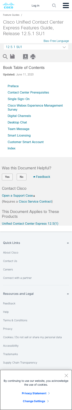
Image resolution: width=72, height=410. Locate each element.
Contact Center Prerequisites (28, 92)
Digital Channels (19, 116)
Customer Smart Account (26, 142)
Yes (7, 176)
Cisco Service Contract (35, 201)
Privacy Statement (34, 393)
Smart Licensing (19, 135)
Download (25, 56)
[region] (36, 390)
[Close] (66, 375)
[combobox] (36, 47)
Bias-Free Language (56, 40)
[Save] (12, 56)
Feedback (43, 176)
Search (4, 56)
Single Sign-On (19, 99)
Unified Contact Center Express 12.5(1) (30, 223)
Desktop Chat (17, 122)
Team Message (18, 129)
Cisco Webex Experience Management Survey (35, 107)
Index (11, 148)
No (21, 176)
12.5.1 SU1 (14, 47)
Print (32, 56)
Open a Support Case (17, 195)
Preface (13, 86)
